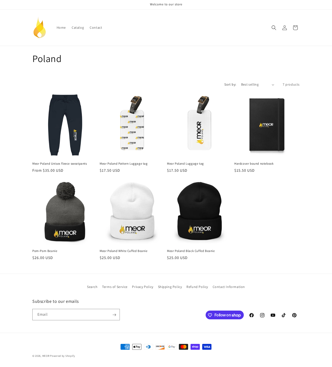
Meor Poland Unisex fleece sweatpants (59, 164)
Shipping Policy (170, 287)
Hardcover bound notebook (253, 164)
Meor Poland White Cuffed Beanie (124, 251)
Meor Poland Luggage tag (185, 164)
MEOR (46, 356)
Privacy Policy (142, 287)
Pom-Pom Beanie (44, 251)
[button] (274, 27)
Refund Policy (197, 287)
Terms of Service (115, 287)
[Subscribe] (114, 315)
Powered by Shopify (62, 356)
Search (92, 287)
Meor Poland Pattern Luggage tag (124, 164)
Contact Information (229, 287)
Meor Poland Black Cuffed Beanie (191, 251)
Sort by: (230, 84)
